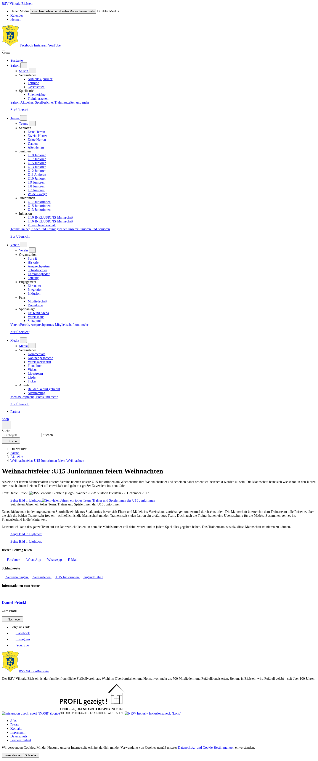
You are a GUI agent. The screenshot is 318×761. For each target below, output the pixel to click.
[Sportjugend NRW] (92, 713)
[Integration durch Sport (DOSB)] (31, 713)
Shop (5, 419)
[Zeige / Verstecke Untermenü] (23, 65)
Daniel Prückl (14, 602)
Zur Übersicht (19, 110)
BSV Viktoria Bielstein (17, 3)
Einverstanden (12, 755)
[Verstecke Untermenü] (32, 70)
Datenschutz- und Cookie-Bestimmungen (206, 747)
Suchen (47, 435)
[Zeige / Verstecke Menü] (3, 50)
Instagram (41, 45)
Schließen (31, 755)
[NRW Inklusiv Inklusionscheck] (153, 713)
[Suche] (6, 425)
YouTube (54, 45)
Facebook (26, 45)
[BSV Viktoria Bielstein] (10, 45)
